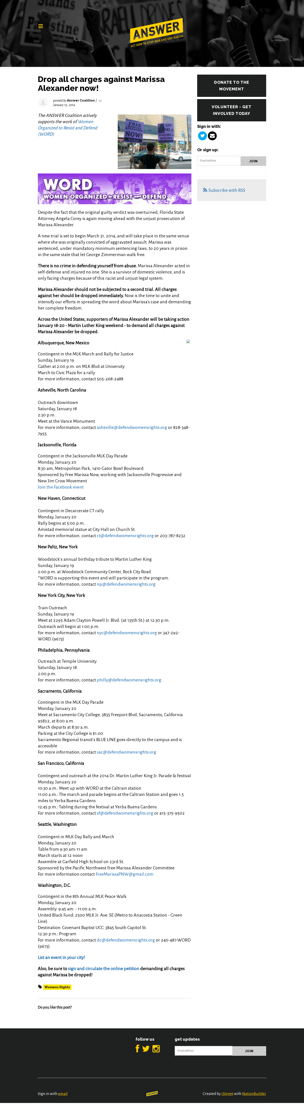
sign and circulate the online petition (103, 968)
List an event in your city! (61, 957)
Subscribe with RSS (227, 190)
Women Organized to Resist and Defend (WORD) (67, 128)
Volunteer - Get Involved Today (231, 110)
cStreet (227, 1094)
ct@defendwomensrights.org (125, 535)
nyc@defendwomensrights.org (127, 632)
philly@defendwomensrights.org (129, 679)
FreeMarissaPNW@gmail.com (124, 874)
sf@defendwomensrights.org (125, 813)
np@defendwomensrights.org (126, 584)
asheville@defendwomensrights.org (132, 427)
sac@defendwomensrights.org (126, 752)
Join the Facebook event (61, 487)
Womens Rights (57, 987)
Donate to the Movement (231, 85)
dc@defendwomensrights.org (126, 940)
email (63, 1094)
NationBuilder (254, 1094)
